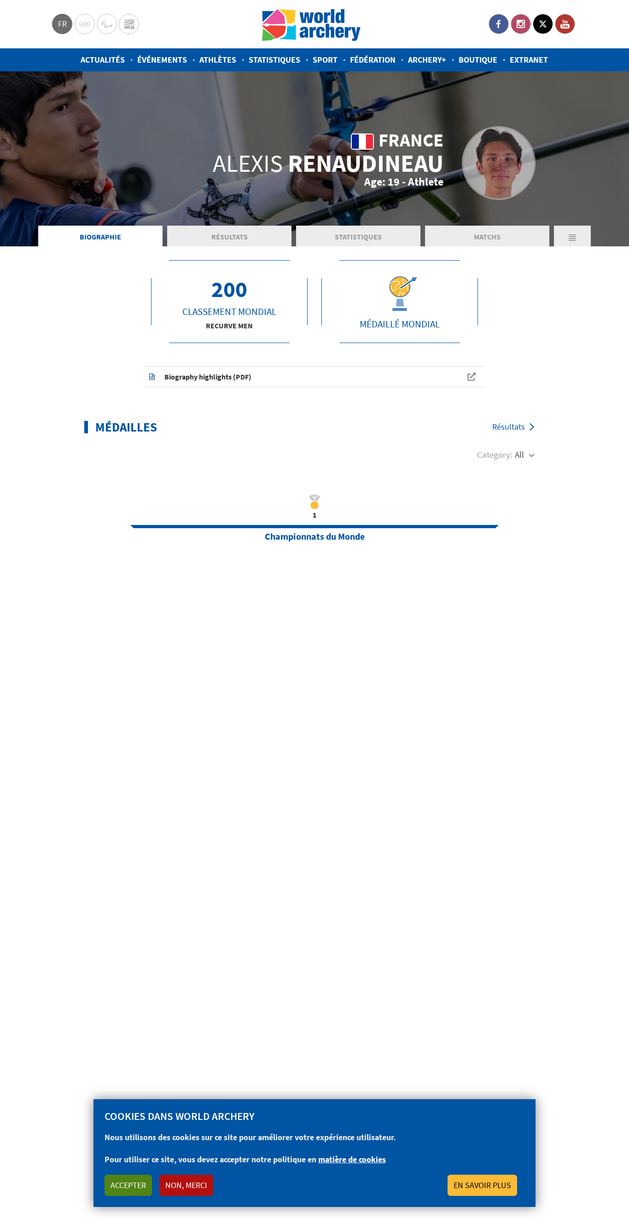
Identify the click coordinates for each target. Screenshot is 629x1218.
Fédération (373, 59)
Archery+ (427, 59)
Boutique (478, 59)
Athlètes (217, 59)
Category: (495, 454)
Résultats (229, 236)
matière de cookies (352, 1159)
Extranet (529, 59)
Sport (325, 59)
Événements (162, 59)
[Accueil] (311, 24)
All (519, 454)
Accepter (128, 1185)
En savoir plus (482, 1185)
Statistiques (274, 59)
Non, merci (186, 1185)
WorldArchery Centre (129, 24)
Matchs (487, 236)
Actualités (103, 59)
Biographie (100, 236)
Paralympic (107, 24)
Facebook (499, 24)
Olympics (85, 24)
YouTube (565, 24)
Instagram (521, 24)
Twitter (543, 24)
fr (62, 23)
